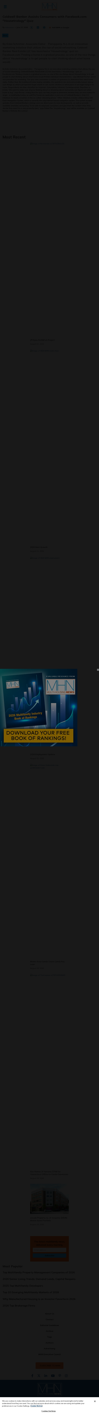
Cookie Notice (36, 1406)
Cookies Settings (49, 1411)
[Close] (95, 1401)
